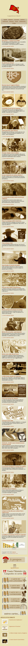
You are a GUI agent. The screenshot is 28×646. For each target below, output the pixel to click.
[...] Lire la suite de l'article (8, 46)
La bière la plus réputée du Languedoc (11, 376)
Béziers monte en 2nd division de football (12, 309)
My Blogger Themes (15, 553)
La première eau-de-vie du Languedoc (11, 108)
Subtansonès (22, 21)
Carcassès (16, 19)
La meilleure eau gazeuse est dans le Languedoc (14, 534)
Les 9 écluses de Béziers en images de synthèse (14, 466)
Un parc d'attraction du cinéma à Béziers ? (12, 175)
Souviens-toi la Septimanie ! (15, 619)
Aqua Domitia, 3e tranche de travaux (11, 265)
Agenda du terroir (15, 568)
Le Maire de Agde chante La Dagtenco (18, 633)
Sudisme (14, 552)
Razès (16, 21)
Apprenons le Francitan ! (15, 626)
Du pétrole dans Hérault (8, 62)
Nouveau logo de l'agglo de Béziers (10, 85)
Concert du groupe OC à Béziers (10, 398)
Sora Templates (8, 553)
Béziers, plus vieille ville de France (10, 354)
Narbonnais (5, 21)
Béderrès (10, 19)
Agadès (5, 19)
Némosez (11, 21)
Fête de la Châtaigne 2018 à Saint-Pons (11, 221)
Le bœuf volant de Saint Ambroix (16, 639)
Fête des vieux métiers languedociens (11, 287)
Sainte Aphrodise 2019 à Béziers (10, 130)
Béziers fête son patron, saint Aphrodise (12, 332)
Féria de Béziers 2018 (7, 243)
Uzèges (14, 23)
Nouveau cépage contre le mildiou (10, 152)
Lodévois (22, 19)
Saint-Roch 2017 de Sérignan (9, 488)
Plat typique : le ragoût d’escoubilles (11, 40)
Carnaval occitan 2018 (7, 420)
